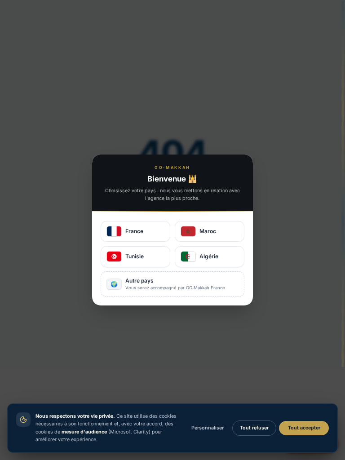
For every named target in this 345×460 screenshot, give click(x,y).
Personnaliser (207, 428)
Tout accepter (304, 428)
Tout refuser (254, 428)
